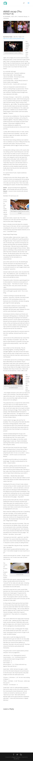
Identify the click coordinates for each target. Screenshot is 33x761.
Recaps (25, 16)
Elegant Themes (16, 757)
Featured (20, 16)
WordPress (16, 759)
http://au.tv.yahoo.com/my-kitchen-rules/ (13, 38)
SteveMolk (7, 16)
